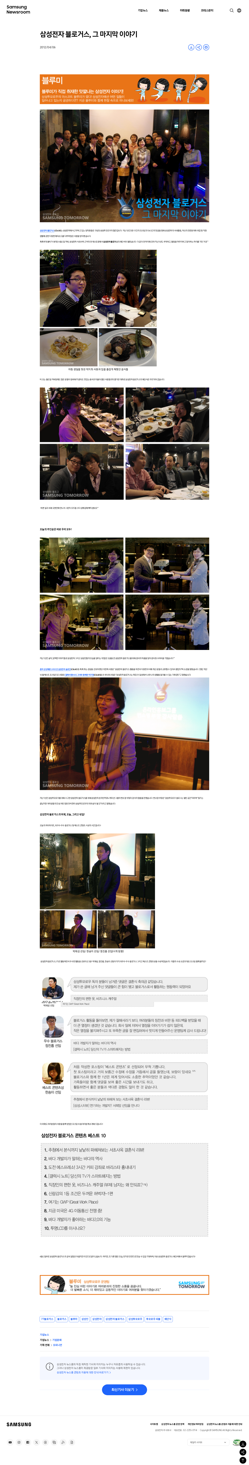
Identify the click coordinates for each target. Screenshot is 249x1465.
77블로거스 (47, 1319)
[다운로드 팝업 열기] (243, 1444)
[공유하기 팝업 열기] (243, 1452)
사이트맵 (154, 1424)
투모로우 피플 (153, 1319)
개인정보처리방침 (195, 1424)
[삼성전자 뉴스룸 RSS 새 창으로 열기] (63, 1442)
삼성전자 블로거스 (115, 1319)
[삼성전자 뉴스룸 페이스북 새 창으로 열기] (27, 1442)
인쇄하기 (206, 47)
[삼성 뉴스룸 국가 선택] (239, 10)
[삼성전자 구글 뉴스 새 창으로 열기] (71, 1442)
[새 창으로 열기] (237, 1442)
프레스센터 (207, 10)
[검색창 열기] (232, 10)
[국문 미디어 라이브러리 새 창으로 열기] (54, 1442)
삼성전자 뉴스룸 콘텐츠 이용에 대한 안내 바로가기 (82, 1372)
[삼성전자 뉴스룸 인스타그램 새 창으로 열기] (19, 1442)
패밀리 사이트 (196, 1442)
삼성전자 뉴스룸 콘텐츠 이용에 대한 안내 (224, 1424)
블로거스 (61, 1319)
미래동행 (185, 10)
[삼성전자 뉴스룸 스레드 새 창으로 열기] (45, 1442)
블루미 (73, 1319)
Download (191, 47)
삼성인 (84, 1319)
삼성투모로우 (135, 1319)
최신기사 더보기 (122, 1390)
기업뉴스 (143, 10)
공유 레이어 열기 (199, 47)
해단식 (167, 1319)
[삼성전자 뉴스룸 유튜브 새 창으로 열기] (10, 1442)
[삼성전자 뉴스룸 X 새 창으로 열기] (36, 1442)
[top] (243, 1460)
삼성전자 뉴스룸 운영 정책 (172, 1424)
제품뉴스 (164, 10)
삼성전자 (96, 1319)
